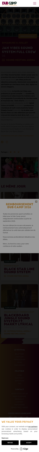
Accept (29, 442)
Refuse (10, 442)
